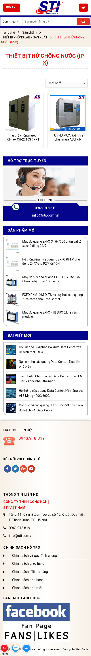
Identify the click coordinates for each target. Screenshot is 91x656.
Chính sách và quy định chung (34, 555)
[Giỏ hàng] (83, 8)
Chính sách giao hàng (28, 563)
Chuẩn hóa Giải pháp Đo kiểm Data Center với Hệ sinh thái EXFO (50, 349)
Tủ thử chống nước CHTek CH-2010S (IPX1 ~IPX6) (23, 137)
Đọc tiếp (16, 125)
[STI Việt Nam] (49, 7)
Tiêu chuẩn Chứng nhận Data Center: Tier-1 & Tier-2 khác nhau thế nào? (50, 379)
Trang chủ (8, 32)
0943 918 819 (45, 208)
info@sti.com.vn (45, 215)
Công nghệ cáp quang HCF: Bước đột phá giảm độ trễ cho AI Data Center (51, 407)
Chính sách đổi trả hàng (30, 572)
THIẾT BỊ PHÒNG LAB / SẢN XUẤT (24, 37)
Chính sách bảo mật (27, 588)
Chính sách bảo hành (28, 580)
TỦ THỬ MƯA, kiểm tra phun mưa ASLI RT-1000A (67, 137)
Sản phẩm (29, 32)
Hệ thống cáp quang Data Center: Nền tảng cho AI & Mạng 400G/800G (51, 393)
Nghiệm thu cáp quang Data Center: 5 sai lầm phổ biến (50, 364)
